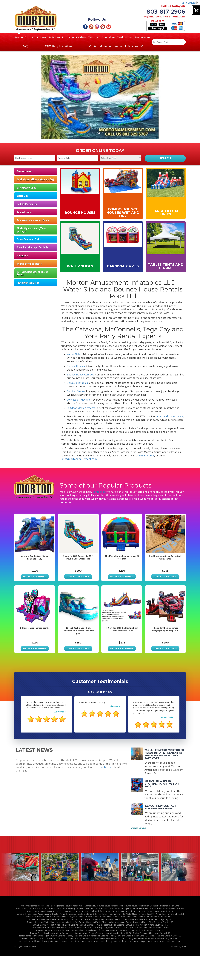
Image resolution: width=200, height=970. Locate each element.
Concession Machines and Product (34, 220)
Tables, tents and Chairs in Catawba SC (39, 938)
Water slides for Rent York (37, 916)
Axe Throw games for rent (32, 905)
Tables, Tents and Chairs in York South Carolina (87, 935)
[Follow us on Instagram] (97, 26)
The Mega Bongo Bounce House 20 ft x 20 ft (122, 557)
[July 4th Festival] (20, 867)
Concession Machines (79, 399)
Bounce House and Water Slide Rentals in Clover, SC (98, 919)
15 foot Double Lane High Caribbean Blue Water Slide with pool (78, 631)
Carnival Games (24, 212)
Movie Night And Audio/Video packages (31, 230)
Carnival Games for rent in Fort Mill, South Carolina (101, 925)
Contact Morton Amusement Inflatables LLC (116, 46)
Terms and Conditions (101, 37)
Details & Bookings (34, 576)
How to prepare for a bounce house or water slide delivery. (87, 941)
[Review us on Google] (91, 26)
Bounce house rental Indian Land (164, 905)
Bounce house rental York (144, 908)
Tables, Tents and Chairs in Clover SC (164, 935)
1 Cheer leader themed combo (35, 628)
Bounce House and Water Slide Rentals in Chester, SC (149, 922)
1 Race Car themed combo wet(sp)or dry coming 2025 (165, 629)
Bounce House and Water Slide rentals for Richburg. (101, 922)
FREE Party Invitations (58, 46)
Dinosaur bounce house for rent (74, 911)
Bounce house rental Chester (110, 905)
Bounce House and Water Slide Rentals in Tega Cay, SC (147, 919)
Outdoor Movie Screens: (81, 408)
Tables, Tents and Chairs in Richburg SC (110, 938)
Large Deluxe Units (26, 187)
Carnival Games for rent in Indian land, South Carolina (59, 930)
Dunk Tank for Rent (98, 911)
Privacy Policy (101, 914)
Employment (143, 37)
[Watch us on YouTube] (108, 26)
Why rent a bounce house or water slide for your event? (153, 938)
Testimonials (125, 37)
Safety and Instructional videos (67, 37)
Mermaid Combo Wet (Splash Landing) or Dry (35, 557)
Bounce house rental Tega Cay (118, 908)
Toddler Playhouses (27, 204)
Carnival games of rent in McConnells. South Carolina (146, 927)
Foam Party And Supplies (29, 263)
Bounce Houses (24, 171)
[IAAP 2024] (100, 867)
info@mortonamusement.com (163, 16)
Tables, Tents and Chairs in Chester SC (75, 938)
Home (19, 37)
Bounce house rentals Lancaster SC (43, 911)
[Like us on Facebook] (85, 26)
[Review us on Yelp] (102, 26)
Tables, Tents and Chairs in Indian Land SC (128, 935)
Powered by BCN (178, 946)
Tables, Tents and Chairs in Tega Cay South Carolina (42, 935)
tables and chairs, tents (169, 416)
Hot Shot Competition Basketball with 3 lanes (165, 557)
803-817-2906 (166, 11)
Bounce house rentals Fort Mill (170, 908)
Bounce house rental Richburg (62, 908)
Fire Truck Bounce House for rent (123, 911)
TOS (123, 914)
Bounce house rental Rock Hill (90, 908)
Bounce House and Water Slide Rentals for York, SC (51, 919)
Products (30, 37)
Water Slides (23, 195)
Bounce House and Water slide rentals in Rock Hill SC (102, 916)
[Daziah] (140, 867)
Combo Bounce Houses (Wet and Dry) (35, 179)
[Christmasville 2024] (60, 867)
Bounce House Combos (80, 374)
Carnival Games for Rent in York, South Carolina (147, 925)
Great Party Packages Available (32, 247)
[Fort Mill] (180, 867)
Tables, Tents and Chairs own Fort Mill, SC (151, 933)
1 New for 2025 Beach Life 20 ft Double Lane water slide (78, 557)
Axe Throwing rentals (55, 905)
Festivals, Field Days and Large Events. (32, 273)
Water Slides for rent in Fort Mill (140, 914)
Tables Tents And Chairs (29, 239)
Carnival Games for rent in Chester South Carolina (107, 930)
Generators (22, 255)
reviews (106, 691)
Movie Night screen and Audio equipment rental (37, 914)
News (43, 37)
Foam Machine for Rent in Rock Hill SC (147, 930)
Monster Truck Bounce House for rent (156, 911)
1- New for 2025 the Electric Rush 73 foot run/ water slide (122, 629)
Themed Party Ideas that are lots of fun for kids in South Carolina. (59, 933)
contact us (106, 767)
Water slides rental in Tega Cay (63, 916)
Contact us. (99, 491)
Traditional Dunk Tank (28, 282)
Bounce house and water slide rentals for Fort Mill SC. (150, 916)
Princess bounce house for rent (80, 914)
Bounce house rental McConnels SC (31, 908)
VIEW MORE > (140, 828)
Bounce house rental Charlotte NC (81, 905)
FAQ (25, 46)
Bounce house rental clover (136, 905)
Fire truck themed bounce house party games (39, 941)
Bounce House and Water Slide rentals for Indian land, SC (52, 922)
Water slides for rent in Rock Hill (170, 914)
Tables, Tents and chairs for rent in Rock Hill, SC (110, 933)
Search (165, 158)
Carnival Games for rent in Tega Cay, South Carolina (98, 927)
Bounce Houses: (76, 366)
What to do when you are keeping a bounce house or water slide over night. (147, 941)
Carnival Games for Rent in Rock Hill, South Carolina (55, 925)
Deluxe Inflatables (77, 382)
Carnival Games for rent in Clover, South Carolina (52, 927)
